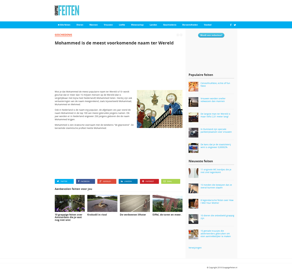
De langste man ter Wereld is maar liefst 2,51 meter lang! (215, 115)
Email (169, 181)
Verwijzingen (195, 247)
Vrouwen (108, 24)
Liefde (122, 24)
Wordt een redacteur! (211, 35)
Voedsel (208, 24)
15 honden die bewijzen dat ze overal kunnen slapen (216, 186)
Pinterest (150, 181)
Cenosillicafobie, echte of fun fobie (215, 84)
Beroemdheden (190, 24)
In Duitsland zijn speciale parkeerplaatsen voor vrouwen (216, 130)
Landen (153, 24)
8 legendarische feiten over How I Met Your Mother (217, 201)
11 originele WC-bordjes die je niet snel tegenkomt (216, 171)
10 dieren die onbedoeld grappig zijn (217, 217)
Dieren (79, 24)
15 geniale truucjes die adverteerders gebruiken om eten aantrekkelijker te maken (216, 233)
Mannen (93, 24)
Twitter (64, 181)
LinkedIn (128, 181)
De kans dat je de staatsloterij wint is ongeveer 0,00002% (216, 146)
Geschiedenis (169, 24)
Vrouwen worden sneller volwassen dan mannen (213, 100)
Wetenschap (137, 24)
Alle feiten (65, 24)
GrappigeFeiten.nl (229, 267)
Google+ (107, 181)
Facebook (85, 181)
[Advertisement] (118, 69)
